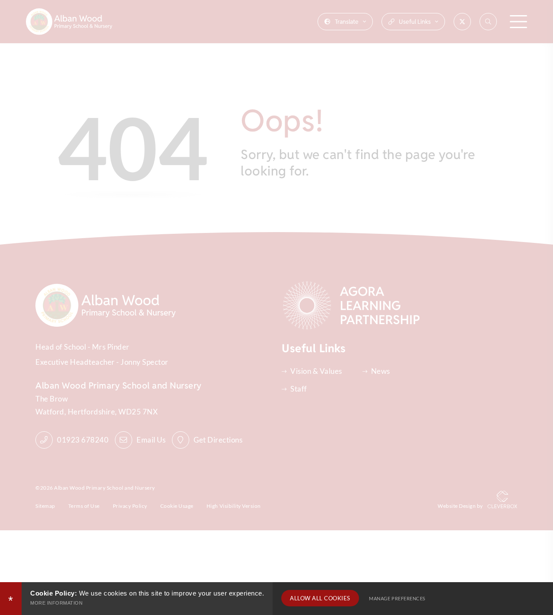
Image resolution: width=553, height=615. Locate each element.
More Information (56, 602)
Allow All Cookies (320, 598)
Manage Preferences (397, 598)
